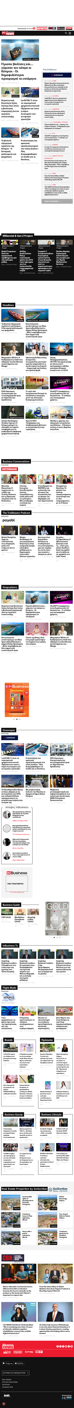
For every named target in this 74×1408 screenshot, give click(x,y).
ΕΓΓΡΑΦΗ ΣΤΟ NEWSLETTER (14, 1373)
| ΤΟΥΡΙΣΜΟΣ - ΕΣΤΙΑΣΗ (60, 122)
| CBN (54, 81)
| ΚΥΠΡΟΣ (56, 96)
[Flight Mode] (8, 999)
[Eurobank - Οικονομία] (9, 739)
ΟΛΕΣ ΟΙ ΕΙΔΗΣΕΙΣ (52, 201)
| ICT (53, 133)
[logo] (42, 28)
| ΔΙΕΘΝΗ (55, 144)
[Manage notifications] (3, 1403)
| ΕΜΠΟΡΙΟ (56, 109)
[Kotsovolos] (9, 470)
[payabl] (9, 522)
